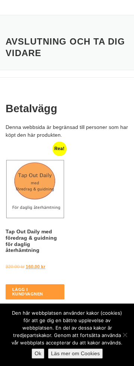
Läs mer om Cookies (75, 353)
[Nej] (124, 335)
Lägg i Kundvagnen (27, 291)
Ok (38, 353)
